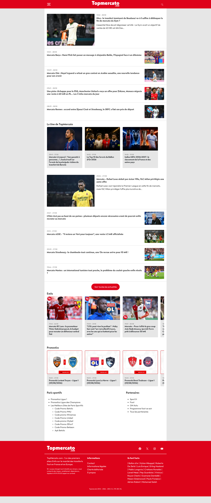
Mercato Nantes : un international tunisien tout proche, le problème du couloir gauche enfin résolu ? (94, 271)
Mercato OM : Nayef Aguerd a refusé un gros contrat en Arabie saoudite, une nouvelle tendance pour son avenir (93, 74)
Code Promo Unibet (64, 418)
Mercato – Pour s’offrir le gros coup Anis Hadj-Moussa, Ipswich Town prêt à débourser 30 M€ (140, 329)
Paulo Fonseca (153, 478)
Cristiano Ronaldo (152, 469)
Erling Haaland (157, 466)
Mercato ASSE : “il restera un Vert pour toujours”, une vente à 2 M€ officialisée (85, 234)
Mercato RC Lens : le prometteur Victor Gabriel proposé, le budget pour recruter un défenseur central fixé (64, 330)
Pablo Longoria (136, 469)
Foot (132, 402)
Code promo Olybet (64, 421)
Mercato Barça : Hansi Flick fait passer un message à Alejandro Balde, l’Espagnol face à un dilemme (94, 55)
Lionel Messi (132, 472)
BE (118, 489)
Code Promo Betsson (64, 427)
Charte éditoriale (95, 469)
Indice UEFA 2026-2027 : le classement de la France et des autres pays (138, 159)
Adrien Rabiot (133, 482)
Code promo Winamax (65, 414)
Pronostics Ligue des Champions (65, 402)
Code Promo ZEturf (64, 424)
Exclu (50, 293)
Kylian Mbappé (147, 463)
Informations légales (96, 466)
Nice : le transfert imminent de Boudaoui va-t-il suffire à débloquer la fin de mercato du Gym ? (129, 19)
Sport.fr (133, 399)
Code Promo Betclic (64, 408)
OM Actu (134, 405)
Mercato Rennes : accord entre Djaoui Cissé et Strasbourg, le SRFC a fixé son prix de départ (90, 109)
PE (115, 489)
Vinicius (158, 472)
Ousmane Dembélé (150, 475)
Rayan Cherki (133, 475)
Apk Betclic (60, 430)
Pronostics (53, 347)
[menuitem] (162, 4)
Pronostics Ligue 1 (59, 399)
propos (92, 472)
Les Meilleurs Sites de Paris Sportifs (67, 405)
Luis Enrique (142, 466)
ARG (108, 489)
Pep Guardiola (146, 472)
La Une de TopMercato (60, 124)
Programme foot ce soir (141, 408)
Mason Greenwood (136, 478)
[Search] (162, 4)
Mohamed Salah (149, 482)
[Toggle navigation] (49, 4)
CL (112, 489)
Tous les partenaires (139, 411)
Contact (91, 463)
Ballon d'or (134, 463)
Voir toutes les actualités (105, 287)
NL (121, 489)
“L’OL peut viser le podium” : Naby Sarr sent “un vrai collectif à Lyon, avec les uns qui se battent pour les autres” (102, 330)
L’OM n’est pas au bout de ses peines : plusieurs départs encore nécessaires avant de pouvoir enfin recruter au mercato (94, 217)
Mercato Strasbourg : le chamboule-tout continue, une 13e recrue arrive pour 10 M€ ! (87, 252)
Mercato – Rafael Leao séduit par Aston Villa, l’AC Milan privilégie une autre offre (130, 180)
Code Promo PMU (63, 411)
